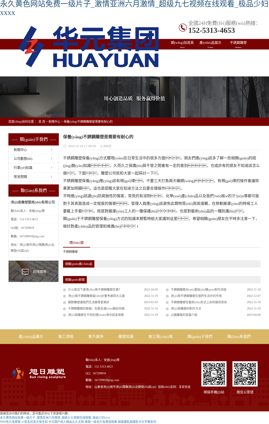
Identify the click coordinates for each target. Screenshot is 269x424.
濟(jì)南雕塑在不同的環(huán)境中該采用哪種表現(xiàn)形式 (107, 314)
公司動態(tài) (23, 158)
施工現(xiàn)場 (182, 65)
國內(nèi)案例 (182, 55)
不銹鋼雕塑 (238, 44)
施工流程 (65, 337)
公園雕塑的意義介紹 (184, 314)
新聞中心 (54, 121)
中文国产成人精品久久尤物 (66, 421)
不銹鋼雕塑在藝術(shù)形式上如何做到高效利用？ (203, 302)
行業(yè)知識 (23, 167)
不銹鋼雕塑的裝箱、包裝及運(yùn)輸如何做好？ (106, 308)
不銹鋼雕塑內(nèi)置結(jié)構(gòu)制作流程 (198, 289)
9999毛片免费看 (10, 421)
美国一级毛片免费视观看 (101, 421)
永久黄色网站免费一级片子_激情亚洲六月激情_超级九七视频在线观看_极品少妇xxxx (55, 417)
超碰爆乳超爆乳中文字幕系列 (137, 421)
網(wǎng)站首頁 (182, 44)
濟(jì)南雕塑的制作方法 (186, 308)
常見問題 (20, 177)
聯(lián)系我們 (238, 65)
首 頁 (41, 121)
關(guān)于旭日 (210, 65)
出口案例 (210, 55)
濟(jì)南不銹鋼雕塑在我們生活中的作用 (196, 295)
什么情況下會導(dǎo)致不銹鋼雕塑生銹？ (94, 289)
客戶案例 (95, 337)
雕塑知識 (238, 55)
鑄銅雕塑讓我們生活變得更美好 (88, 302)
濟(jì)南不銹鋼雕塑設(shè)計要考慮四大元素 (96, 295)
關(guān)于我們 (199, 337)
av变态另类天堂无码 (34, 421)
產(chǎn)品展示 (210, 44)
